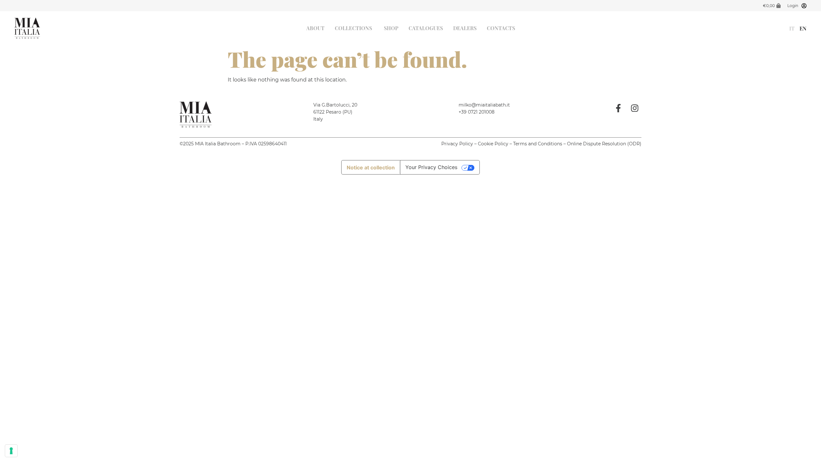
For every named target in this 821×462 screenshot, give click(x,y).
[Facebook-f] (618, 108)
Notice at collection (371, 167)
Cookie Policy (493, 144)
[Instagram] (634, 108)
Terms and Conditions (537, 144)
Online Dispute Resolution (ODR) (604, 144)
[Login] (804, 5)
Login (792, 5)
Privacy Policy (457, 144)
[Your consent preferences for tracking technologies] (11, 451)
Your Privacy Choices (431, 167)
